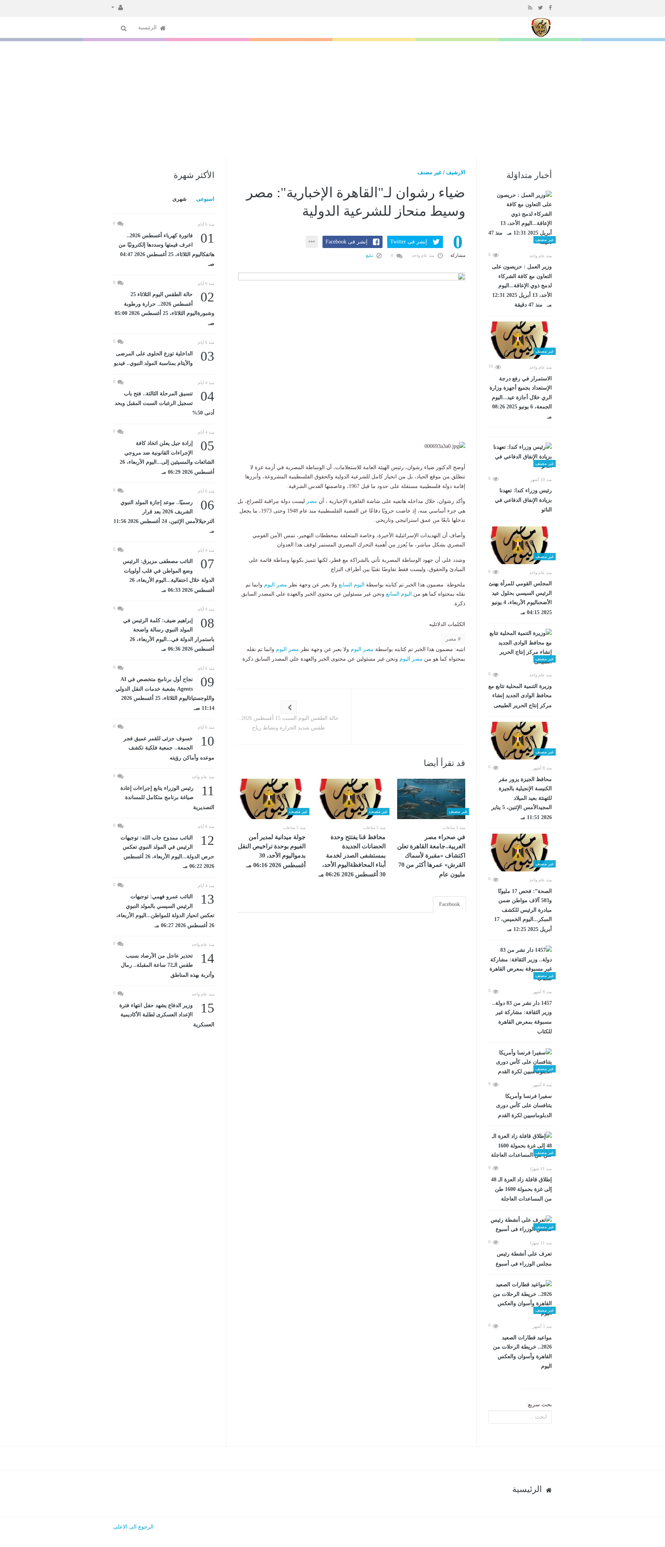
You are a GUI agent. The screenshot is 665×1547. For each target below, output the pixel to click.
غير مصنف (429, 172)
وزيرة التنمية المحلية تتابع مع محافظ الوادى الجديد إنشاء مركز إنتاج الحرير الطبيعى (520, 695)
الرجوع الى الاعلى (133, 1527)
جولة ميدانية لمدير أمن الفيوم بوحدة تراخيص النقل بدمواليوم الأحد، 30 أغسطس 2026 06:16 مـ (272, 851)
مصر (311, 501)
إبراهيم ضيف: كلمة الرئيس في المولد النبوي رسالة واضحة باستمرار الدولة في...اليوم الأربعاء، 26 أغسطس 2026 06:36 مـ (168, 634)
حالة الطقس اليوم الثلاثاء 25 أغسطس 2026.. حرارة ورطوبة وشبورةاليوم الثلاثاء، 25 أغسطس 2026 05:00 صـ (164, 308)
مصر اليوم (275, 585)
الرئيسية (148, 27)
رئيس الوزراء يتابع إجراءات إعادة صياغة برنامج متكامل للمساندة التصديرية (167, 797)
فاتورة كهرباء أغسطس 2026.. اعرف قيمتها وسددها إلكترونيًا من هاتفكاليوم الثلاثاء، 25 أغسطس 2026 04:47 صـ (166, 249)
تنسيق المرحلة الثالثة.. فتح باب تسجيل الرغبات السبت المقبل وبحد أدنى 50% (164, 402)
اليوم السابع (351, 585)
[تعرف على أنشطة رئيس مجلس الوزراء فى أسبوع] (520, 1225)
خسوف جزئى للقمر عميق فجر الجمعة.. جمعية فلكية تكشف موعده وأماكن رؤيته (169, 747)
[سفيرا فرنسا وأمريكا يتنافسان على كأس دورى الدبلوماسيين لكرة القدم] (520, 1062)
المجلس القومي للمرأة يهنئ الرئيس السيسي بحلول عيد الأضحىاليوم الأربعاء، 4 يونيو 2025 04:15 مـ (520, 598)
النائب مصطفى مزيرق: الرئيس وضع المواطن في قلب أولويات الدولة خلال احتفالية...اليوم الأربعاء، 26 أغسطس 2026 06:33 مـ (168, 575)
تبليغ (370, 255)
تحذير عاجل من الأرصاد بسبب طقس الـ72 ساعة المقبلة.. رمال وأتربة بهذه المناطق (167, 964)
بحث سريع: (539, 1404)
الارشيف (455, 172)
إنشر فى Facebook (347, 242)
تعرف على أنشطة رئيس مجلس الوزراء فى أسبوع (524, 1259)
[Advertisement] (332, 99)
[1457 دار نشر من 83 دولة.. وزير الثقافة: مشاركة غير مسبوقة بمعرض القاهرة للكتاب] (520, 964)
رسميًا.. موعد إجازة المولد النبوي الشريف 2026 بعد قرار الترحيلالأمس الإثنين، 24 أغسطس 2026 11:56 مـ (164, 516)
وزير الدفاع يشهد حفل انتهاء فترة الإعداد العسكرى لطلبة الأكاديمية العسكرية (166, 1014)
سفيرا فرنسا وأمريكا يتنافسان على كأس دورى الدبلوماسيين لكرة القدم (524, 1105)
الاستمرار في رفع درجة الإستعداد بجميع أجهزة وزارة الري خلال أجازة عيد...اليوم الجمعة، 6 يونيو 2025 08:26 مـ (521, 398)
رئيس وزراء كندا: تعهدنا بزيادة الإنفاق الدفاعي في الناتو (523, 500)
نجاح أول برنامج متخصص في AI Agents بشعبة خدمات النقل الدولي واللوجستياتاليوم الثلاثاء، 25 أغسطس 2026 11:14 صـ (164, 693)
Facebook (449, 904)
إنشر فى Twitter (408, 242)
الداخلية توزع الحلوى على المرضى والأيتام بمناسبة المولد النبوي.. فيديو (164, 357)
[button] (117, 7)
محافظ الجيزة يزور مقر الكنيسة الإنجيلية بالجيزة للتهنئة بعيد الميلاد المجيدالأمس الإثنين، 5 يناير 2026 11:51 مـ (521, 798)
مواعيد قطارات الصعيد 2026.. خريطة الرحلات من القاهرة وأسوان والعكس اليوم (522, 1352)
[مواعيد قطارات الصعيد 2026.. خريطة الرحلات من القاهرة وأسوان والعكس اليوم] (520, 1299)
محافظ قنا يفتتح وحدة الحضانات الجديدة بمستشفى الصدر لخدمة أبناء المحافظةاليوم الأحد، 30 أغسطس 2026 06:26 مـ (352, 856)
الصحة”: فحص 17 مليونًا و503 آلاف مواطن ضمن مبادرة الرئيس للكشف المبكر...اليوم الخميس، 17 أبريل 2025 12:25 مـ (523, 910)
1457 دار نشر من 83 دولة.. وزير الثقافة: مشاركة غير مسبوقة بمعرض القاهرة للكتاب (522, 1017)
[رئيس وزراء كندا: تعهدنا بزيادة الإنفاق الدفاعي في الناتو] (520, 457)
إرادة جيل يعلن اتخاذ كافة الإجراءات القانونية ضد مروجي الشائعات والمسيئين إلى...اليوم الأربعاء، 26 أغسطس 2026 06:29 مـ (167, 457)
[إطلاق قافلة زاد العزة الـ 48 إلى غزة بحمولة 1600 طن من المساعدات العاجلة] (520, 1146)
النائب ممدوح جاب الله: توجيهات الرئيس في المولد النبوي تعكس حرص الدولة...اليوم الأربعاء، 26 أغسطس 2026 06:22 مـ (167, 851)
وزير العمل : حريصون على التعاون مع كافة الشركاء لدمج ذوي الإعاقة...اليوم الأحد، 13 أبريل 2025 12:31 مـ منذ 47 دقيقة (522, 286)
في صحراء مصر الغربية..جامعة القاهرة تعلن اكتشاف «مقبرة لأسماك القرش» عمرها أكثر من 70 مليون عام (431, 856)
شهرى (179, 199)
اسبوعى (205, 199)
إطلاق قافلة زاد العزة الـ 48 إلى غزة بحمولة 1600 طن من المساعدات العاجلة (521, 1189)
